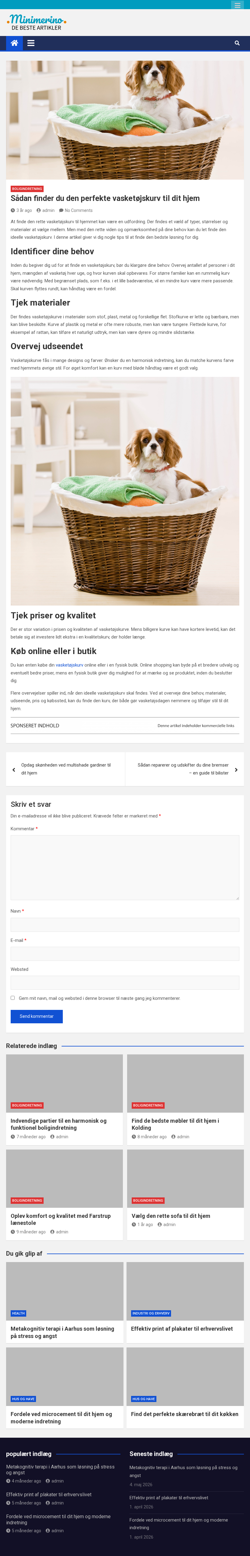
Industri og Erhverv (151, 1313)
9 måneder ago (31, 1231)
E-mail (19, 940)
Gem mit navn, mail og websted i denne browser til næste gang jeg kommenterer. (99, 998)
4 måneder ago (26, 1481)
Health (18, 1313)
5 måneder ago (26, 1503)
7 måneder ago (31, 1136)
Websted (19, 969)
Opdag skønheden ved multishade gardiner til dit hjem (66, 769)
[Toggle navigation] (31, 43)
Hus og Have (23, 1399)
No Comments (79, 210)
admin (48, 210)
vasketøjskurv (69, 665)
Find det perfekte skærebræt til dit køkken (184, 1414)
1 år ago (145, 1224)
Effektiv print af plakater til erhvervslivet (182, 1328)
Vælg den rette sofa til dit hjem (171, 1216)
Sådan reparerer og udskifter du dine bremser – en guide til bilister (183, 769)
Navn (17, 911)
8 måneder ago (152, 1136)
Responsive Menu (237, 6)
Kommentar (24, 829)
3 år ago (24, 210)
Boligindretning (27, 189)
